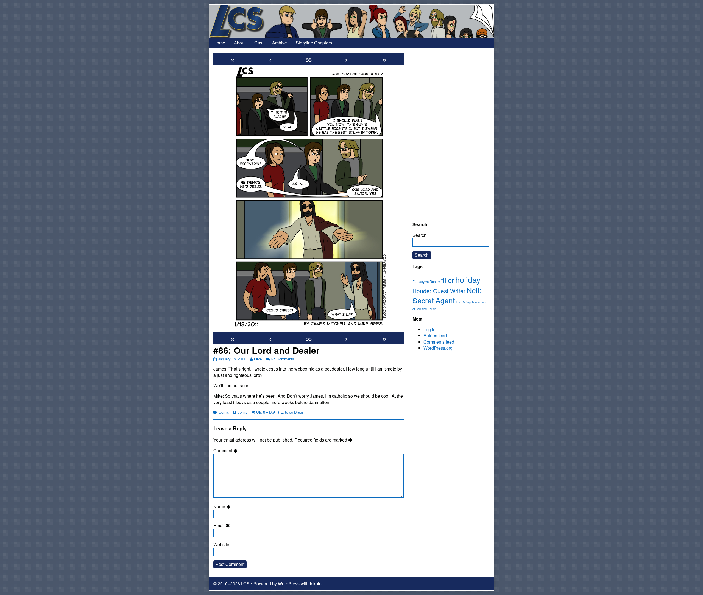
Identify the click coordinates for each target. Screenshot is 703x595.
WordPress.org (438, 348)
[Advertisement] (450, 134)
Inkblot (316, 583)
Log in (429, 329)
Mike (258, 358)
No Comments (282, 358)
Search (419, 235)
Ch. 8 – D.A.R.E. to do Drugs (280, 412)
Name (222, 507)
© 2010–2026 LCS (231, 583)
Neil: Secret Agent (446, 295)
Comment (226, 451)
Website (221, 544)
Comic (224, 412)
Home (219, 43)
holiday (468, 279)
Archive (279, 43)
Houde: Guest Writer (438, 291)
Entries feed (435, 335)
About (240, 43)
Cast (258, 43)
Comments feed (438, 342)
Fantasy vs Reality (426, 281)
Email (222, 526)
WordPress (289, 583)
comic (242, 412)
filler (447, 280)
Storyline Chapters (314, 43)
